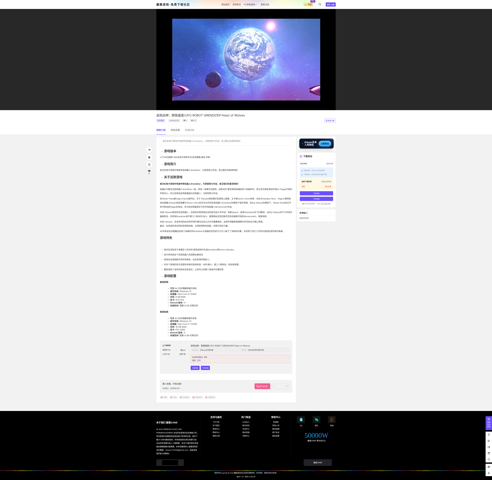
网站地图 (275, 429)
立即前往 (325, 143)
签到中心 (216, 429)
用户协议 (275, 432)
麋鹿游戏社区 (238, 473)
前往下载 (331, 121)
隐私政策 (275, 436)
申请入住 (275, 425)
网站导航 (246, 432)
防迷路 (276, 422)
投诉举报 (303, 164)
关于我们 (216, 425)
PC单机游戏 (249, 4)
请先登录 (328, 186)
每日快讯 (246, 425)
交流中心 (246, 429)
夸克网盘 (205, 368)
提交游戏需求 (325, 204)
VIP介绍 (216, 422)
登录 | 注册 (330, 5)
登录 (199, 360)
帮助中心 (216, 432)
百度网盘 (195, 368)
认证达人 (246, 422)
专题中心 (246, 436)
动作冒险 (161, 121)
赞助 (310, 4)
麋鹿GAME (318, 462)
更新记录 (216, 436)
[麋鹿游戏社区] (170, 462)
